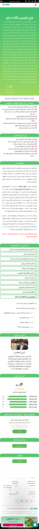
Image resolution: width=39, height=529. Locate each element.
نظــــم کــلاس (33, 399)
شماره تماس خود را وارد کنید (19, 420)
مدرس (20, 98)
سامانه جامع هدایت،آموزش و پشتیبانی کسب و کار (18, 508)
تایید (19, 431)
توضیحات (32, 98)
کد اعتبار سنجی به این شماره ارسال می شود (19, 422)
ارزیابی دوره (7, 98)
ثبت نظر (19, 461)
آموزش (20, 226)
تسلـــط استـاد (33, 396)
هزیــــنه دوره (33, 407)
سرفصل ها (26, 98)
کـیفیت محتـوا (33, 401)
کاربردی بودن (33, 404)
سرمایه (35, 189)
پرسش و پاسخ (15, 98)
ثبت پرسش (19, 446)
